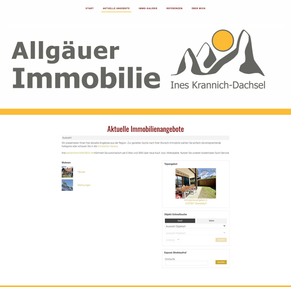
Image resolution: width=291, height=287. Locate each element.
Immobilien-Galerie (108, 146)
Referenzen (175, 8)
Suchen (221, 262)
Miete (211, 220)
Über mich (199, 8)
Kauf (180, 220)
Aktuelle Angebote (116, 8)
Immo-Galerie (148, 8)
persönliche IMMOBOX (78, 152)
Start (90, 8)
